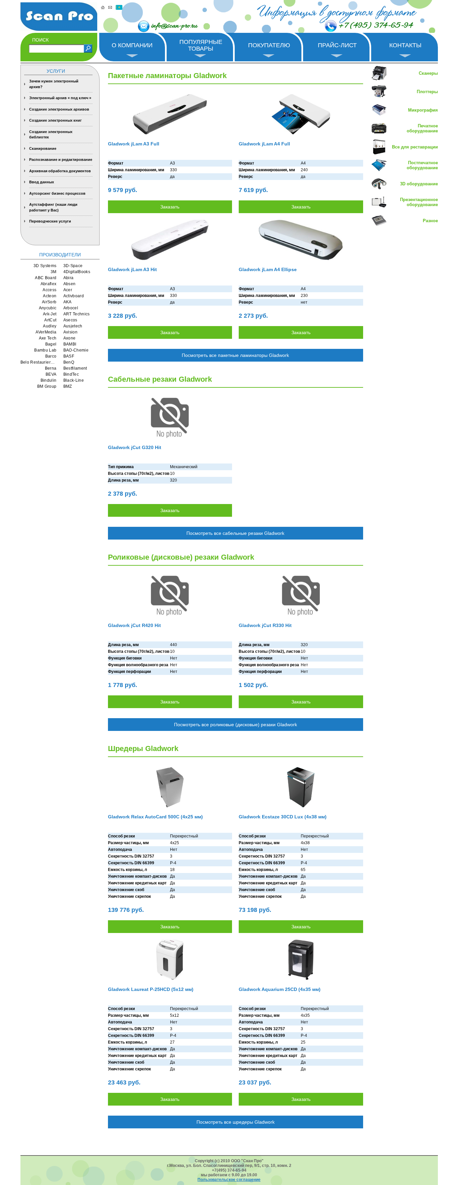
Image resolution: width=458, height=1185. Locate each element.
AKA (67, 302)
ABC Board (45, 277)
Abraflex (49, 284)
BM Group (47, 386)
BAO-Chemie (76, 350)
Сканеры (428, 73)
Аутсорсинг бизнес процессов (57, 193)
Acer (67, 290)
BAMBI (69, 344)
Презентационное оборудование (419, 202)
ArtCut (50, 320)
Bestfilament (75, 368)
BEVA (51, 374)
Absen (69, 284)
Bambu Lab (45, 350)
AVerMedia (46, 332)
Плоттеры (427, 91)
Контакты (405, 45)
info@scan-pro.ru (174, 26)
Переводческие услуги (50, 221)
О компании (132, 45)
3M (54, 271)
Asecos (70, 320)
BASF (68, 356)
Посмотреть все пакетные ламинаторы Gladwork (235, 355)
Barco (51, 356)
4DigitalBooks (77, 271)
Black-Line (73, 380)
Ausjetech (72, 326)
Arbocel (70, 308)
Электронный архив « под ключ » (60, 98)
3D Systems (45, 265)
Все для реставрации (415, 146)
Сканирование (42, 148)
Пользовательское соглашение (229, 1179)
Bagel (51, 344)
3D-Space (73, 265)
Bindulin (49, 380)
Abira (68, 277)
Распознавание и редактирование (60, 160)
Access (49, 290)
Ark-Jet (50, 314)
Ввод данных (41, 182)
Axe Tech (48, 338)
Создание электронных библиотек (50, 134)
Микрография (423, 110)
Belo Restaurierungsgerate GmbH (38, 362)
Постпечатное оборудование (422, 165)
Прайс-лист (337, 45)
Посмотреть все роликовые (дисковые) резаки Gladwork (235, 724)
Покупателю (269, 45)
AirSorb (49, 302)
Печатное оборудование (422, 128)
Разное (430, 220)
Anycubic (48, 308)
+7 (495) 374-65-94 (375, 26)
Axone (69, 338)
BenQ (68, 362)
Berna (51, 368)
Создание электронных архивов (59, 109)
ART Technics (76, 314)
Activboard (73, 296)
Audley (49, 326)
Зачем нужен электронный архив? (53, 84)
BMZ (67, 386)
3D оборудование (419, 183)
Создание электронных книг (55, 120)
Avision (70, 332)
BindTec (71, 374)
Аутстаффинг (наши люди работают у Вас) (53, 207)
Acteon (49, 296)
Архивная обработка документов (60, 171)
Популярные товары (200, 45)
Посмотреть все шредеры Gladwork (235, 1122)
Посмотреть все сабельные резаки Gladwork (235, 533)
